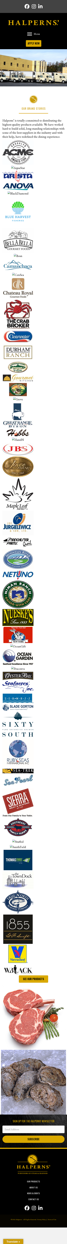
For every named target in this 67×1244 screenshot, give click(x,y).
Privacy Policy (41, 1219)
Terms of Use (52, 1219)
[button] (33, 1139)
